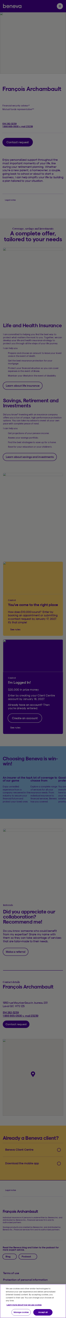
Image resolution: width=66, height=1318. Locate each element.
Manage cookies (21, 1312)
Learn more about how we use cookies (24, 1305)
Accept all (43, 1312)
